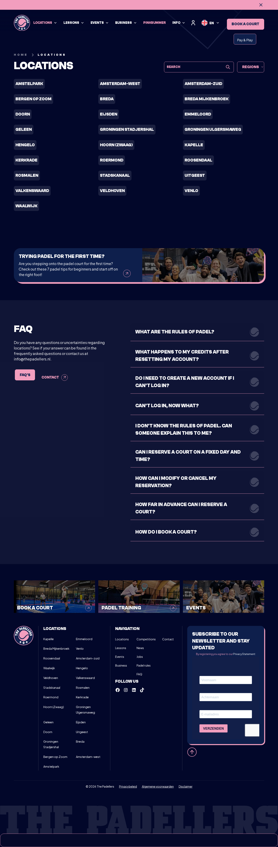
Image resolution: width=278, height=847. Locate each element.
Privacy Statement (244, 654)
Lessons (120, 648)
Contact (168, 639)
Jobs (140, 656)
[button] (45, 23)
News (140, 648)
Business (121, 665)
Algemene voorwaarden (158, 786)
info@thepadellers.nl (32, 359)
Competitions (146, 639)
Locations (122, 639)
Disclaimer (186, 786)
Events (119, 656)
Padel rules (144, 665)
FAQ (139, 674)
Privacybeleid (128, 786)
